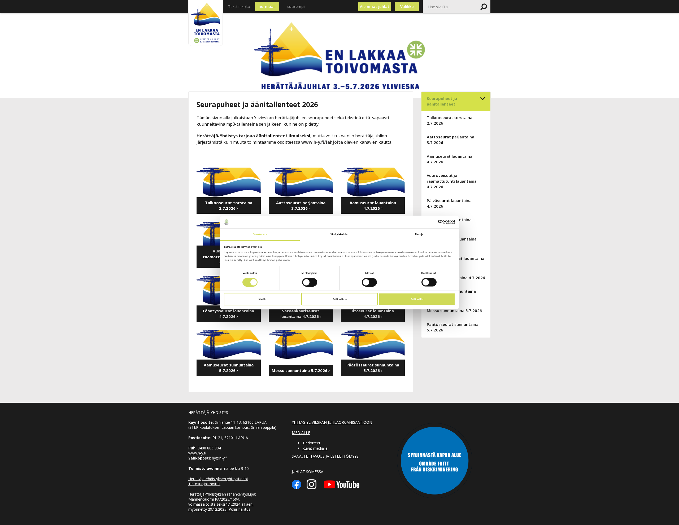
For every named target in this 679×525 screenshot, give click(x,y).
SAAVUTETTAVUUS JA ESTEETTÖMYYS (325, 456)
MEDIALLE (301, 432)
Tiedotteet (311, 442)
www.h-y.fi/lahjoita (322, 142)
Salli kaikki (417, 299)
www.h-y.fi (197, 453)
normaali (267, 6)
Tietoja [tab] (419, 234)
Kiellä (262, 299)
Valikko (407, 6)
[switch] (309, 282)
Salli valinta (340, 299)
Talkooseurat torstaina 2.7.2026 (449, 120)
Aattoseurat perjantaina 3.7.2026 (450, 139)
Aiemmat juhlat (374, 6)
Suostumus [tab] (260, 234)
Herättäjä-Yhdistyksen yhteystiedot (218, 478)
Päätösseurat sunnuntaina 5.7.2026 (452, 327)
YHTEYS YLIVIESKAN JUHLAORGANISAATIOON (332, 422)
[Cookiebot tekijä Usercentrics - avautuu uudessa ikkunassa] (432, 222)
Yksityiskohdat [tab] (339, 234)
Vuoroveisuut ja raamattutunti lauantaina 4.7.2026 (452, 181)
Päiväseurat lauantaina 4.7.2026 (449, 203)
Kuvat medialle (315, 448)
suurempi (296, 6)
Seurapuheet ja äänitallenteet (442, 101)
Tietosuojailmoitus (204, 483)
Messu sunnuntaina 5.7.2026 (454, 310)
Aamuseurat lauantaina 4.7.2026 (449, 159)
